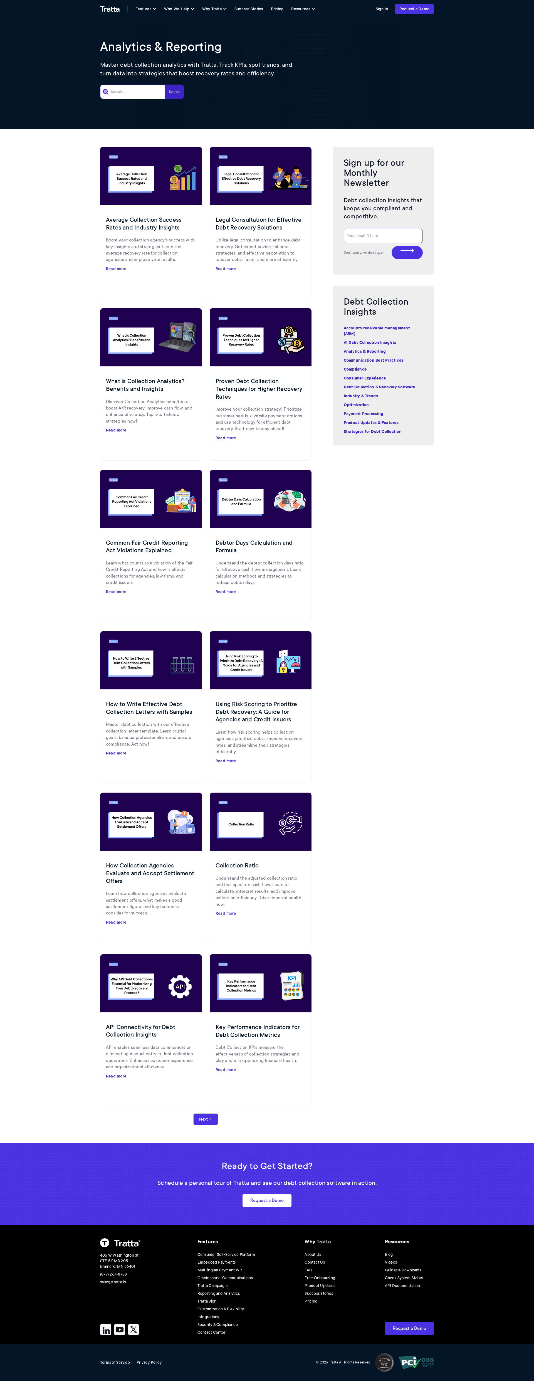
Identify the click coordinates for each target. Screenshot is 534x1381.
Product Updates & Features (371, 422)
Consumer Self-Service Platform (226, 1254)
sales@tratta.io (113, 1282)
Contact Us (315, 1262)
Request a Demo (414, 9)
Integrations (208, 1317)
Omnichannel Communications (225, 1278)
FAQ (308, 1270)
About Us (313, 1254)
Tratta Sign (207, 1301)
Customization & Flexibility (220, 1309)
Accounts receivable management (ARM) (377, 331)
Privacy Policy (149, 1362)
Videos (391, 1262)
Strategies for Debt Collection (373, 431)
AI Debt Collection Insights (370, 342)
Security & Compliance (217, 1324)
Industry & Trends (361, 396)
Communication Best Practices (374, 360)
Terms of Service (115, 1362)
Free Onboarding (320, 1278)
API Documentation (402, 1285)
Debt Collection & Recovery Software (379, 387)
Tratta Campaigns (213, 1285)
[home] (110, 9)
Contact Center (211, 1332)
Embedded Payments (216, 1262)
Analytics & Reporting (365, 351)
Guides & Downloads (403, 1270)
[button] (145, 9)
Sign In (382, 9)
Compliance (355, 369)
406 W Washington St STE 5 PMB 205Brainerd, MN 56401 (119, 1261)
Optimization (356, 405)
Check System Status (404, 1278)
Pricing (277, 9)
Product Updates (320, 1285)
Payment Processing (363, 413)
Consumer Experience (365, 378)
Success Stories (248, 9)
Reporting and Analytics (218, 1293)
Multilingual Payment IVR (219, 1270)
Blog (389, 1254)
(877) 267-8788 (113, 1274)
